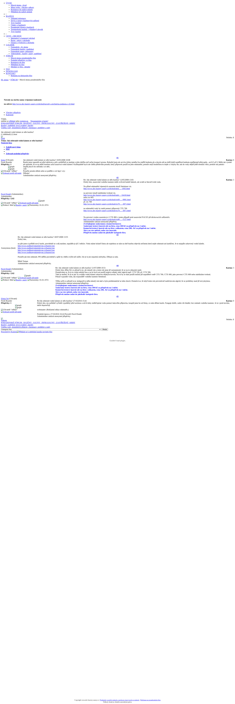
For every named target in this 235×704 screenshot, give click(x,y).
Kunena (14, 332)
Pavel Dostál (6, 194)
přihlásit (12, 121)
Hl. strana (4, 80)
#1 (117, 158)
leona (3, 160)
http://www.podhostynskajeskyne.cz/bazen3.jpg (36, 250)
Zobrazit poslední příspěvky (17, 154)
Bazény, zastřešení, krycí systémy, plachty (17, 125)
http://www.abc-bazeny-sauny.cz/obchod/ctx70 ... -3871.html (107, 204)
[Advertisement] (48, 91)
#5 (117, 296)
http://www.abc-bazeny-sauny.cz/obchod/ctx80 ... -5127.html (107, 219)
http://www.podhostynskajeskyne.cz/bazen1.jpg (36, 246)
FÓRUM (14, 80)
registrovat (24, 121)
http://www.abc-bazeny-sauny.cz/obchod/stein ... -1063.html (106, 189)
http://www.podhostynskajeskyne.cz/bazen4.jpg (36, 252)
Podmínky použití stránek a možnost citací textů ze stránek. (119, 700)
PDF (8, 149)
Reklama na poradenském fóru (151, 700)
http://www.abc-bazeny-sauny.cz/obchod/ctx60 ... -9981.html (107, 200)
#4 (117, 266)
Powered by (6, 332)
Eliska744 (5, 299)
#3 (117, 235)
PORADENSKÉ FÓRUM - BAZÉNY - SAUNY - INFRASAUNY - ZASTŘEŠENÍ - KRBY (38, 123)
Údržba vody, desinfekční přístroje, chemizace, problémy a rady (25, 128)
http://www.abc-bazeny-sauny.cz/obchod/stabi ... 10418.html (106, 195)
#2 (117, 178)
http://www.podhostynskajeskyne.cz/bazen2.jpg (36, 248)
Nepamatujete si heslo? (39, 121)
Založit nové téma (13, 147)
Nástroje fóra (6, 143)
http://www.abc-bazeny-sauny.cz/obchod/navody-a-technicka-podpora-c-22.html (43, 104)
